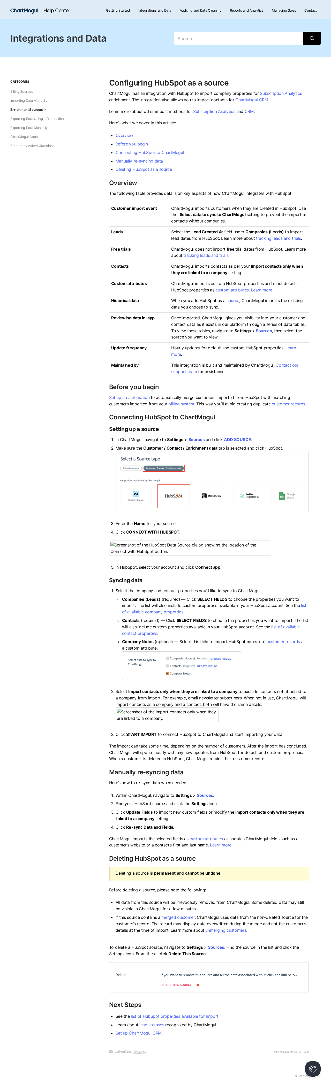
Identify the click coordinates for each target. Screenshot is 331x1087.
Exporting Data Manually (29, 128)
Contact (310, 10)
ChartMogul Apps (23, 137)
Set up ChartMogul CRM (139, 1033)
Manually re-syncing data (139, 161)
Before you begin (132, 144)
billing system (181, 403)
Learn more (261, 289)
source (233, 300)
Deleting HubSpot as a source (144, 169)
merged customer (177, 917)
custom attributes (232, 289)
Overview (124, 135)
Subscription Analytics (281, 93)
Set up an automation (129, 397)
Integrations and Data (154, 10)
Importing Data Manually (28, 100)
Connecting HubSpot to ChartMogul (150, 152)
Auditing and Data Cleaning (201, 10)
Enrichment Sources (26, 109)
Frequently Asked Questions (32, 146)
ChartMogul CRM (251, 99)
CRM (249, 111)
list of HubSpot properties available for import (175, 1016)
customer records (288, 403)
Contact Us (140, 1051)
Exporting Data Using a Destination (37, 119)
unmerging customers (225, 930)
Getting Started (118, 10)
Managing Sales (284, 10)
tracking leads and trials (278, 238)
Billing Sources (21, 91)
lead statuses (151, 1024)
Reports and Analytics (246, 10)
